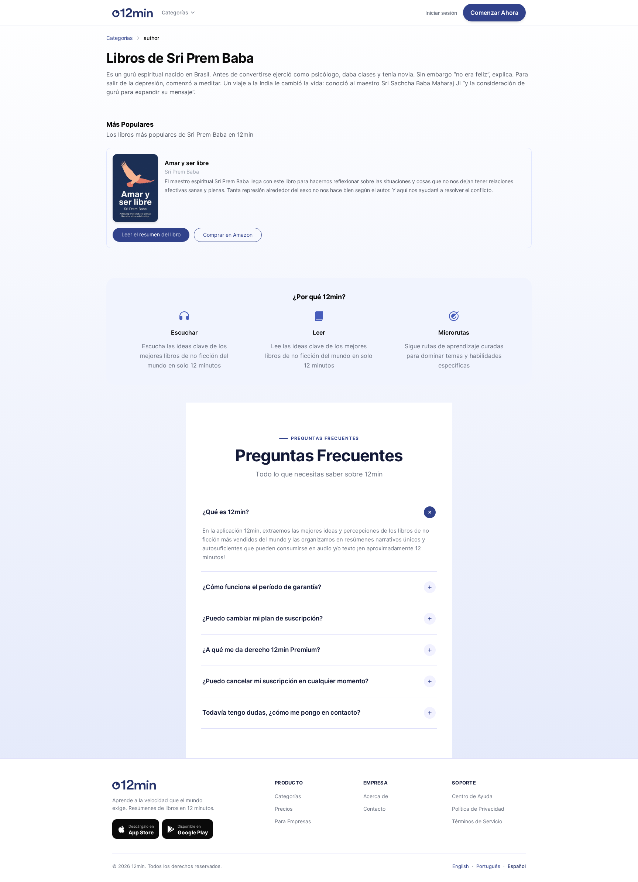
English (460, 866)
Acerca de (375, 796)
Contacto (374, 809)
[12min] (132, 12)
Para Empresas (293, 821)
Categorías (175, 12)
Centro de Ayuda (472, 796)
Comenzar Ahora (494, 12)
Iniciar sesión (441, 13)
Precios (283, 809)
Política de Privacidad (478, 809)
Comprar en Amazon (228, 235)
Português (488, 866)
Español (517, 866)
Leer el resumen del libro (151, 234)
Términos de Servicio (477, 821)
